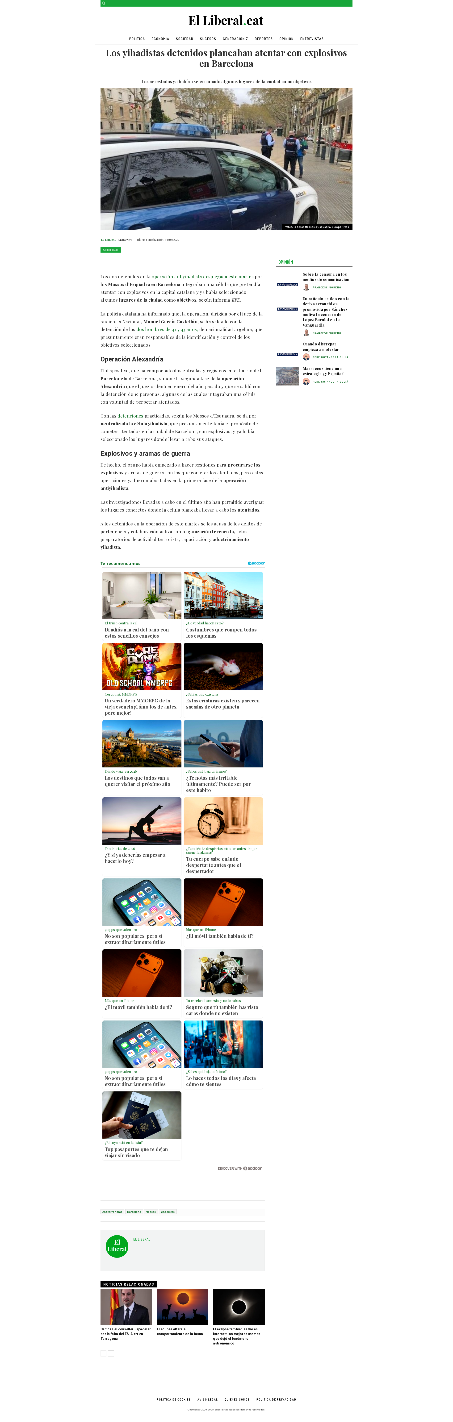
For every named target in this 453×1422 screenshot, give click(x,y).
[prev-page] (103, 1353)
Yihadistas (168, 1211)
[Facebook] (343, 3)
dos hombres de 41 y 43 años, (166, 329)
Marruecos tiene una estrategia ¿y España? (323, 371)
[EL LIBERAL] (117, 1248)
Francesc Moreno (327, 287)
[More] (171, 261)
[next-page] (111, 1353)
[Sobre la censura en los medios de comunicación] (287, 282)
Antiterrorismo (112, 1211)
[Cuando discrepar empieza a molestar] (287, 352)
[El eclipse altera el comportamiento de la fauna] (183, 1307)
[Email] (148, 261)
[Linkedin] (138, 261)
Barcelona (134, 1211)
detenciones (130, 416)
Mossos (151, 1211)
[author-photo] (307, 287)
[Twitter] (349, 3)
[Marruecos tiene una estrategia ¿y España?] (287, 376)
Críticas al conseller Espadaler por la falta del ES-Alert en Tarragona (126, 1333)
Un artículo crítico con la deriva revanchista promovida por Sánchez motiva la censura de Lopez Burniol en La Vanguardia (326, 312)
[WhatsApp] (127, 261)
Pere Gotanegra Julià (330, 357)
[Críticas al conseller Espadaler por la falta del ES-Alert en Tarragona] (126, 1307)
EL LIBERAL (108, 240)
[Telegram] (159, 261)
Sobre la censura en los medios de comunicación (326, 277)
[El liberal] (226, 20)
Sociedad (110, 250)
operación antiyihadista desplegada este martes (202, 276)
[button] (104, 3)
